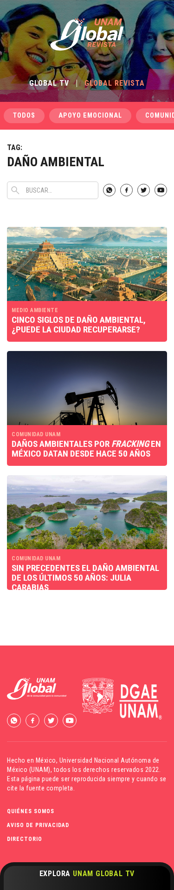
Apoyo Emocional (90, 115)
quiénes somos (30, 811)
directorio (24, 839)
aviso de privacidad (38, 825)
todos (24, 115)
